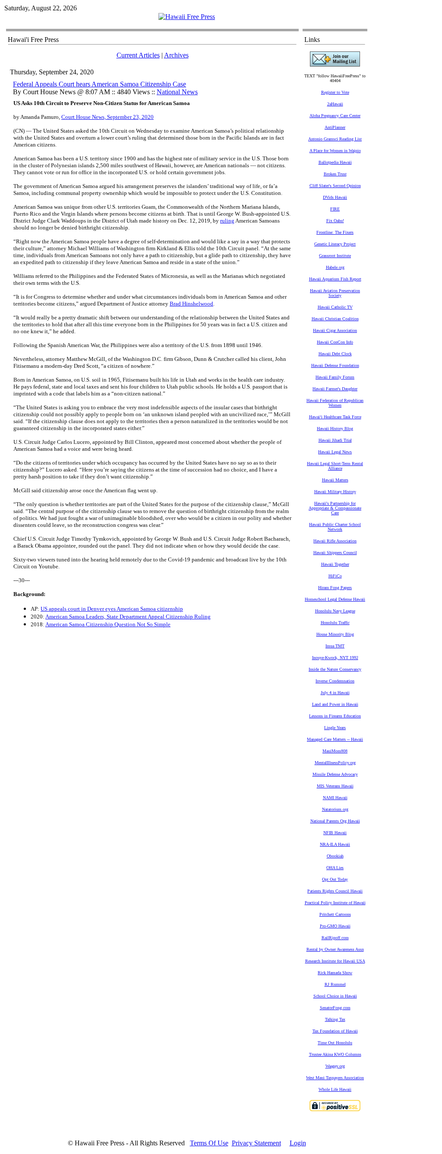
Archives (176, 55)
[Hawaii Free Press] (186, 16)
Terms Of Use (209, 1143)
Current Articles (138, 55)
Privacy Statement (256, 1143)
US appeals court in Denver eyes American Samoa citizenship (112, 609)
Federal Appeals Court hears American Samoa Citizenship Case (99, 84)
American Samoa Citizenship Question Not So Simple (107, 624)
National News (177, 92)
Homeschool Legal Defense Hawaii (335, 599)
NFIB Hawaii (335, 832)
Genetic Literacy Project (335, 244)
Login (298, 1143)
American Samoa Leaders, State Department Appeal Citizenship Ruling (128, 616)
